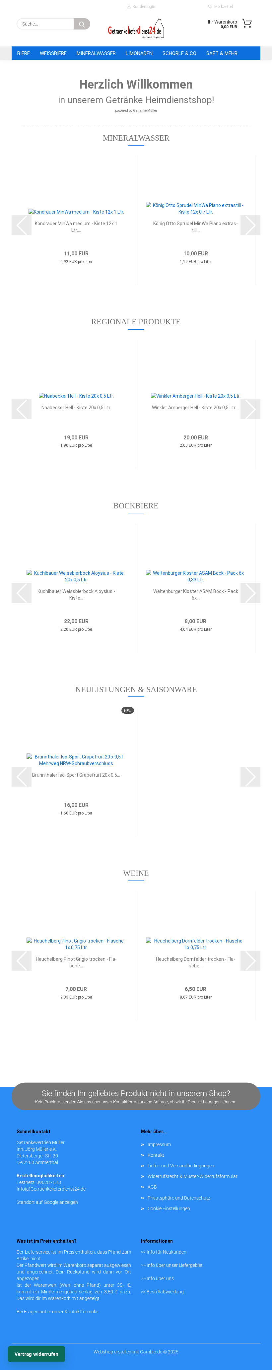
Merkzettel (222, 6)
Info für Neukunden (166, 1252)
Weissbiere (53, 53)
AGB (152, 1187)
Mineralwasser (96, 53)
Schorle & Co (179, 53)
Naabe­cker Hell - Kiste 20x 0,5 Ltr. (76, 407)
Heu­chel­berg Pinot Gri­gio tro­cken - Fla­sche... (76, 962)
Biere (23, 53)
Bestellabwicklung (165, 1291)
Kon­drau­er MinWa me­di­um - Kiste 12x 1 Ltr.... (76, 227)
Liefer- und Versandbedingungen (181, 1165)
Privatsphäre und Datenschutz (179, 1198)
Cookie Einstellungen (169, 1208)
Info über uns (160, 1278)
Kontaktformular (82, 1311)
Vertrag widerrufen (36, 1354)
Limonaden (139, 53)
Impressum (159, 1144)
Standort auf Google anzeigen (47, 1202)
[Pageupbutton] (254, 1351)
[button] (22, 225)
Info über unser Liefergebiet (175, 1265)
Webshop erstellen (112, 1351)
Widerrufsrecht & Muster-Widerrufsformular (193, 1176)
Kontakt (156, 1155)
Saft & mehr (222, 53)
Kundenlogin (143, 6)
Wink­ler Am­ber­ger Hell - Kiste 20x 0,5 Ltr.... (195, 407)
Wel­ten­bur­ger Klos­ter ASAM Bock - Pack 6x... (195, 595)
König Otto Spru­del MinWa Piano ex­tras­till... (195, 227)
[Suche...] (82, 24)
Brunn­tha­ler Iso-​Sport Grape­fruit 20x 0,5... (76, 775)
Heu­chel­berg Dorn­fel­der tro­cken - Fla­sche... (195, 962)
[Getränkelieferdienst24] (136, 28)
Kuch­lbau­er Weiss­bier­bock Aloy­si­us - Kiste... (76, 595)
